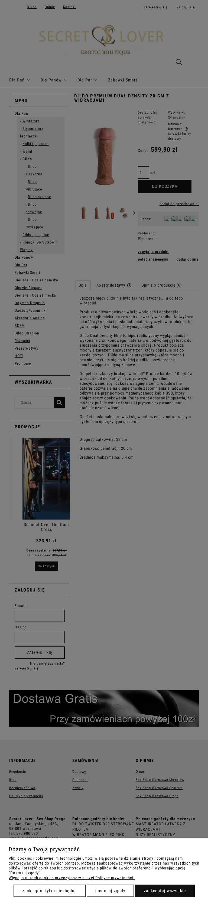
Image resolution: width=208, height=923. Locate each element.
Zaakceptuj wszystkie (165, 890)
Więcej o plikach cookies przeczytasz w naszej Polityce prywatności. (72, 877)
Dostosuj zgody (110, 890)
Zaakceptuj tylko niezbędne (49, 890)
